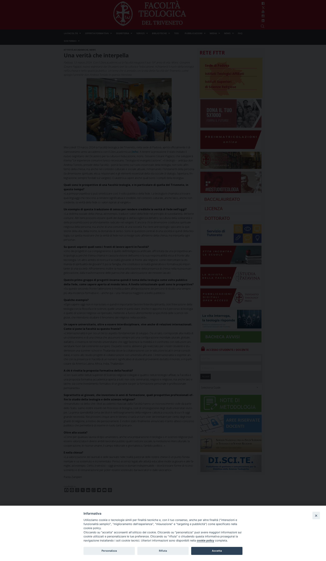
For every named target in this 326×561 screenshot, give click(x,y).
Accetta (217, 550)
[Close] (316, 515)
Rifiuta (163, 550)
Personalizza (109, 550)
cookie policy (205, 540)
